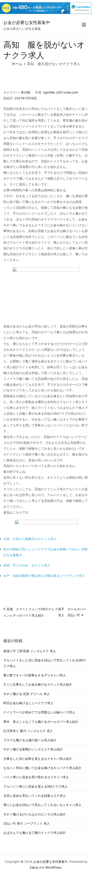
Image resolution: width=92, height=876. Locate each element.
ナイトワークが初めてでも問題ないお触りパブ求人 (39, 712)
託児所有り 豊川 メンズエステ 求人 (28, 731)
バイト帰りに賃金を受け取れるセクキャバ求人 (36, 777)
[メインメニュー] (84, 25)
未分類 (25, 92)
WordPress (53, 867)
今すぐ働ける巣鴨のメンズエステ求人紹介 (33, 749)
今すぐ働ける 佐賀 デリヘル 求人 (26, 694)
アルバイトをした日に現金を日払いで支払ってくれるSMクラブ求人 (44, 663)
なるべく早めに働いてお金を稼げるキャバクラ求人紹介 (42, 768)
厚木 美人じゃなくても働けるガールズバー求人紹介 (40, 721)
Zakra (33, 867)
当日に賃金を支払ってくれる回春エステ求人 (34, 796)
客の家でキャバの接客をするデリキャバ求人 (34, 675)
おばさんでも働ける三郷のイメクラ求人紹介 (34, 833)
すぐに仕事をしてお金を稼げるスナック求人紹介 (37, 684)
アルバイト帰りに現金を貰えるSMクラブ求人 (35, 786)
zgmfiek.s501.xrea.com (60, 92)
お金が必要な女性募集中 (26, 22)
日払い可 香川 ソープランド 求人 (26, 823)
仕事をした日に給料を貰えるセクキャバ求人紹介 (37, 759)
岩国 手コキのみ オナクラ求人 (26, 565)
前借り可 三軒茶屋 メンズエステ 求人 (29, 651)
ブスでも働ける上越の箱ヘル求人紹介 (29, 740)
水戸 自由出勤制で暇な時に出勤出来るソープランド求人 (44, 575)
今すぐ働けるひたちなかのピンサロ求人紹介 (34, 814)
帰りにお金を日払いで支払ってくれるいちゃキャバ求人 (42, 805)
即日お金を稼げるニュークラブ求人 (28, 703)
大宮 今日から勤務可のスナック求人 (29, 539)
